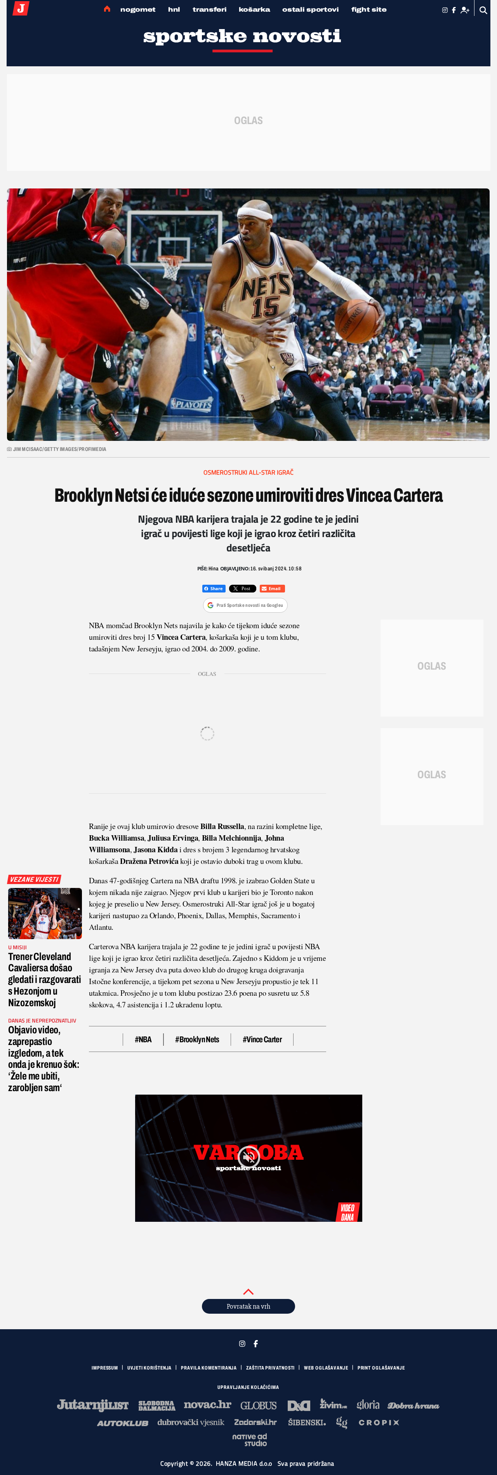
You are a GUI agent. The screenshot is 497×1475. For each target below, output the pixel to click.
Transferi (209, 9)
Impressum (105, 1368)
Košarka (254, 9)
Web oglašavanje (326, 1368)
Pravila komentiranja (209, 1368)
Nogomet (138, 9)
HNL (174, 9)
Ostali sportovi (310, 9)
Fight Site (369, 9)
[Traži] (484, 10)
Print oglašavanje (381, 1368)
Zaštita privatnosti (270, 1368)
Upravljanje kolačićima (248, 1387)
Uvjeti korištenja (149, 1368)
